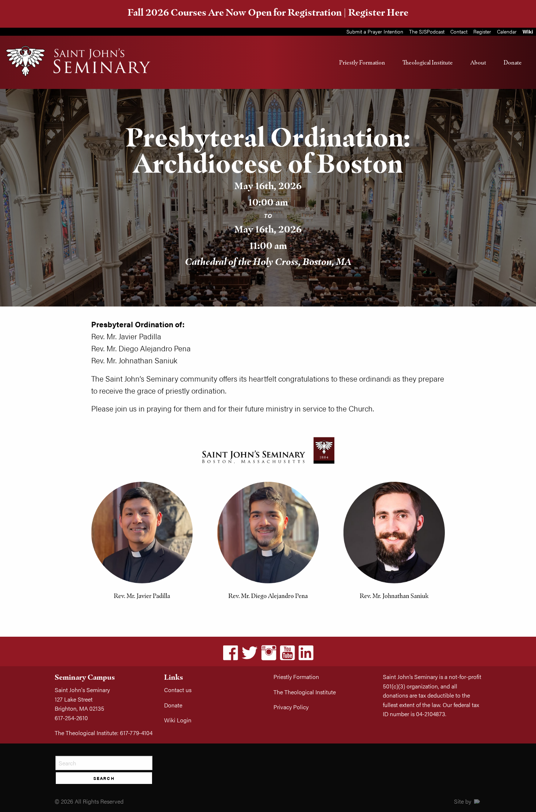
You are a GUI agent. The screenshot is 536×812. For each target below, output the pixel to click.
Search (104, 778)
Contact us (177, 690)
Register (482, 31)
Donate (513, 62)
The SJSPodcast (426, 31)
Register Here (378, 12)
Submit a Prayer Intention (374, 31)
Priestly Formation (362, 62)
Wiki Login (177, 720)
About (478, 62)
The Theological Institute (304, 692)
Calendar (507, 31)
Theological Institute (428, 62)
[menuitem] (362, 62)
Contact (458, 31)
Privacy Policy (290, 707)
